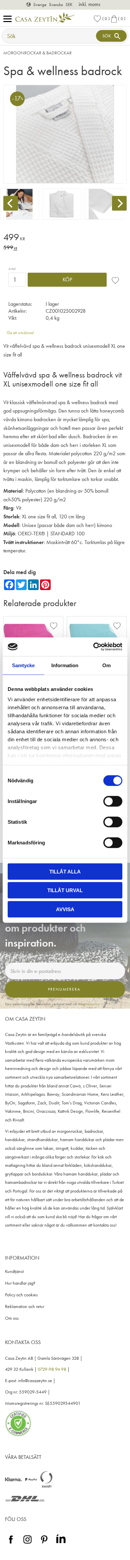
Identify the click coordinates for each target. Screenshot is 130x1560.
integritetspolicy (89, 1004)
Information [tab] (64, 665)
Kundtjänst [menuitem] (14, 1271)
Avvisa (65, 909)
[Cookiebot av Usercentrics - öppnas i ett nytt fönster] (93, 646)
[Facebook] (11, 1544)
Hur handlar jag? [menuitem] (20, 1283)
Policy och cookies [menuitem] (21, 1295)
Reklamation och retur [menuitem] (24, 1306)
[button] (9, 19)
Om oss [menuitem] (12, 1318)
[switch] (112, 801)
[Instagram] (27, 1544)
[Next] (119, 203)
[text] (65, 238)
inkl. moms (89, 4)
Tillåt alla (65, 871)
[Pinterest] (44, 1544)
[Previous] (10, 203)
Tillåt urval (65, 890)
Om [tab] (106, 665)
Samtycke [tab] (23, 665)
